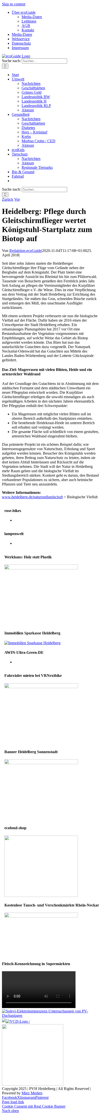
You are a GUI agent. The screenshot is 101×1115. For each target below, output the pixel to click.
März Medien (32, 1093)
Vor (17, 199)
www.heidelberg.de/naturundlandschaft (32, 497)
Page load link (13, 1102)
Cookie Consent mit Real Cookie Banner (33, 1106)
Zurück (7, 199)
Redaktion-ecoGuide (25, 251)
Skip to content (13, 4)
